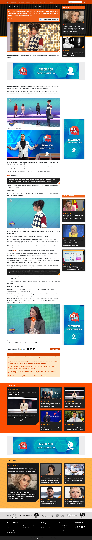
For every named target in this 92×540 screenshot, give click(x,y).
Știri (50, 528)
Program (13, 2)
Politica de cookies (11, 532)
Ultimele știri (68, 7)
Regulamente (26, 528)
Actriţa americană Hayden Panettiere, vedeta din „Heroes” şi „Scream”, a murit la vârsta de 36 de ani (74, 503)
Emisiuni (28, 2)
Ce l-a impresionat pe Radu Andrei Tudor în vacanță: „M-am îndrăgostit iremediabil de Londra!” (50, 427)
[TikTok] (84, 527)
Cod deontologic (10, 530)
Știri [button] (45, 2)
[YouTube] (80, 527)
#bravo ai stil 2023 (14, 343)
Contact (8, 528)
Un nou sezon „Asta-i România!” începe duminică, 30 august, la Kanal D (22, 393)
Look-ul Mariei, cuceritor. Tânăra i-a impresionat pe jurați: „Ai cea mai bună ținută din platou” (34, 358)
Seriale (35, 2)
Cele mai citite (68, 196)
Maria (8, 175)
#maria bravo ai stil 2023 (29, 343)
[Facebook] (75, 527)
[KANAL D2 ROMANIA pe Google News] (22, 349)
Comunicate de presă (28, 530)
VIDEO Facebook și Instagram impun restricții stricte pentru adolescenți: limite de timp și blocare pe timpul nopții (73, 267)
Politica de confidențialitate (29, 525)
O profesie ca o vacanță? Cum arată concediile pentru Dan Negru (28, 376)
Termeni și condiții (11, 525)
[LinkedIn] (82, 527)
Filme (40, 2)
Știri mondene (11, 461)
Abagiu (15, 250)
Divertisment (11, 385)
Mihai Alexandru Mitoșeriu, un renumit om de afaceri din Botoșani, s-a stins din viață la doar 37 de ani (73, 53)
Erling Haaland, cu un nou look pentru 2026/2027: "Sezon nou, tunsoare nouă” (74, 480)
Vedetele (21, 2)
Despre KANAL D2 (14, 523)
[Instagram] (77, 527)
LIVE (51, 2)
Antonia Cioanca (14, 18)
